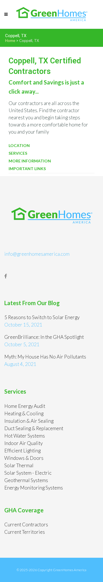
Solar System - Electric (28, 473)
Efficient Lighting (22, 451)
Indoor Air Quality (23, 443)
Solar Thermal (18, 465)
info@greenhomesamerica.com (37, 254)
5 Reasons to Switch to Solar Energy (42, 317)
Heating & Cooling (23, 413)
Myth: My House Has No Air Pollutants (45, 357)
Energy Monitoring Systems (33, 488)
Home (10, 40)
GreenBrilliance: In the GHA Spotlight (44, 337)
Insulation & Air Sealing (29, 421)
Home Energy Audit (24, 406)
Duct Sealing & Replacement (33, 428)
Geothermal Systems (26, 480)
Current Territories (24, 532)
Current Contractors (26, 524)
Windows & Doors (23, 458)
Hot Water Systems (24, 436)
